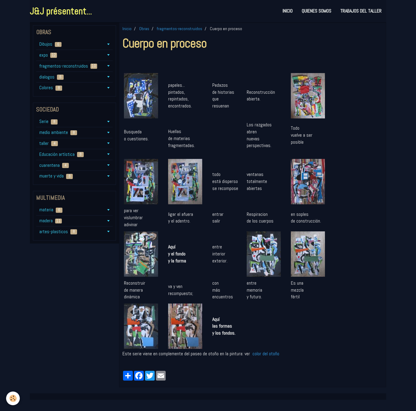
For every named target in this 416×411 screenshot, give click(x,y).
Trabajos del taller (361, 11)
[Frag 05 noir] (264, 253)
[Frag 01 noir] (141, 326)
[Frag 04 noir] (141, 181)
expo (47, 55)
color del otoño (265, 353)
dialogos (50, 77)
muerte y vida (55, 176)
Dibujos (49, 44)
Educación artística (60, 154)
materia (49, 209)
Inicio (288, 11)
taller (47, 143)
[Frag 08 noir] (141, 95)
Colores (49, 87)
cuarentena (53, 165)
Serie (47, 121)
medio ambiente (57, 132)
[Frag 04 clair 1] (185, 181)
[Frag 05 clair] (308, 253)
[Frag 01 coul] (185, 326)
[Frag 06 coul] (308, 181)
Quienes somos (316, 11)
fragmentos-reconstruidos (179, 28)
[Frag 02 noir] (141, 253)
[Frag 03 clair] (308, 95)
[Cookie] (13, 398)
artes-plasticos (57, 231)
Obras (144, 28)
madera (50, 220)
